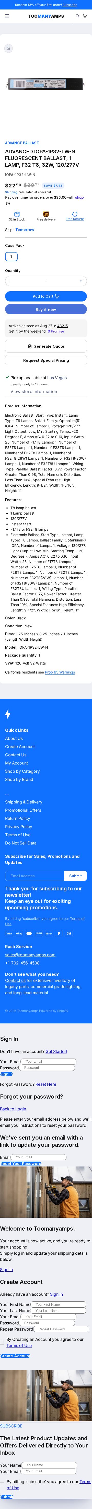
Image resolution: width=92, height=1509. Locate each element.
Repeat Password (16, 1329)
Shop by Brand (19, 779)
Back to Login (13, 1108)
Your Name (10, 1465)
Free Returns (75, 219)
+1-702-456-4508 (22, 962)
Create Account (15, 1356)
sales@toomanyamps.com (30, 954)
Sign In (6, 1074)
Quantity (12, 270)
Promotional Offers (23, 810)
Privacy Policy (18, 826)
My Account (16, 763)
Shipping (11, 192)
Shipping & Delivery (23, 801)
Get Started (56, 1051)
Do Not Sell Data (21, 843)
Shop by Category (22, 771)
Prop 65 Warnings (60, 672)
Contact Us (15, 754)
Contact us (15, 980)
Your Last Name (15, 1310)
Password (9, 1067)
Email (5, 1157)
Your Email (10, 1061)
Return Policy (17, 818)
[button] (7, 16)
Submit (75, 876)
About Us (14, 738)
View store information (33, 391)
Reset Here (46, 1084)
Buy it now (46, 309)
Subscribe (70, 5)
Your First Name (15, 1304)
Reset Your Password (20, 1163)
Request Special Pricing (46, 360)
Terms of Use (17, 834)
